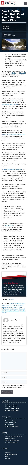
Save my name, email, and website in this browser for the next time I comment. (13, 386)
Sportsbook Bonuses (11, 421)
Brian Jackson (5, 305)
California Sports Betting (12, 408)
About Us (7, 452)
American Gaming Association (17, 303)
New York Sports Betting (12, 410)
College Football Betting (12, 426)
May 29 (14, 73)
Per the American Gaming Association (12, 169)
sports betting (9, 225)
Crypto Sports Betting (11, 442)
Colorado (20, 305)
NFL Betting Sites (10, 424)
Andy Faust (6, 28)
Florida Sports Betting (11, 405)
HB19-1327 (22, 73)
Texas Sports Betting (11, 407)
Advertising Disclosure (11, 454)
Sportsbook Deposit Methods (13, 437)
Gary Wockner (14, 309)
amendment (13, 101)
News (6, 456)
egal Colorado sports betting (10, 104)
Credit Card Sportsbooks (12, 440)
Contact (7, 458)
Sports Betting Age (10, 422)
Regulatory (11, 299)
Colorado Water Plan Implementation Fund (13, 134)
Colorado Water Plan (7, 307)
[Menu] (25, 3)
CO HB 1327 (13, 305)
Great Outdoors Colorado (12, 311)
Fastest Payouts (10, 438)
